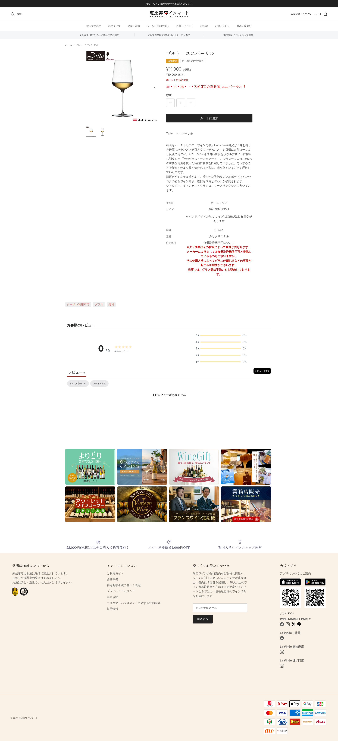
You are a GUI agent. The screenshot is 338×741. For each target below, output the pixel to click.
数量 (169, 95)
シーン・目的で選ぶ (158, 25)
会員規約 (112, 597)
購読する (202, 619)
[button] (221, 335)
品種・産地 (134, 25)
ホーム (68, 45)
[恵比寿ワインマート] (169, 14)
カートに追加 (209, 118)
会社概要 (112, 579)
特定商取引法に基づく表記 (124, 585)
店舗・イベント (184, 25)
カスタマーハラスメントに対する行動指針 (133, 603)
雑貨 (111, 304)
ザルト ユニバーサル (87, 45)
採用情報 (112, 608)
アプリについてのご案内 (295, 573)
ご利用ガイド (115, 573)
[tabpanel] (169, 406)
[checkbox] (99, 383)
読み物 (204, 25)
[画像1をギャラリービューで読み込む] (122, 86)
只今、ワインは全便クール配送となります (169, 3)
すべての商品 (93, 25)
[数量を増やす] (191, 103)
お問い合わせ (222, 25)
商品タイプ (114, 25)
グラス (99, 304)
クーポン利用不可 (78, 304)
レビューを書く (262, 371)
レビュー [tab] (76, 372)
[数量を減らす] (170, 103)
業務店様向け (244, 25)
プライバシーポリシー (121, 591)
